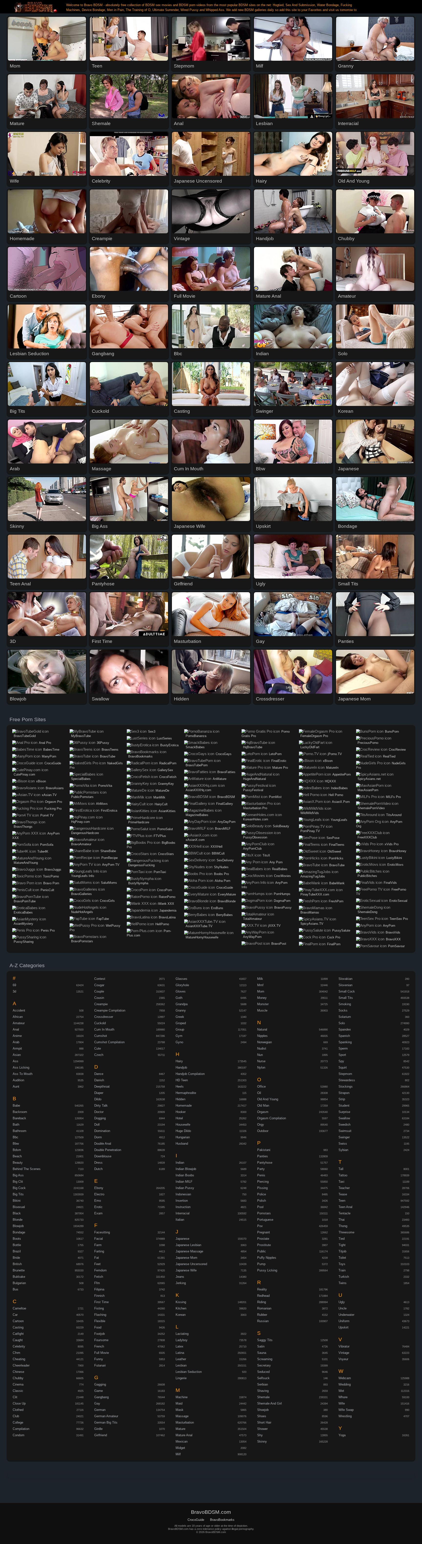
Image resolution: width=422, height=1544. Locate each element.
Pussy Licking (267, 1270)
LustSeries (164, 738)
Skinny (262, 1441)
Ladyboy (182, 1340)
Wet (341, 1391)
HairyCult (161, 804)
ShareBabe (108, 851)
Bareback (19, 1118)
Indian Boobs (185, 1175)
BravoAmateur (81, 844)
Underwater (346, 1315)
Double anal (102, 1143)
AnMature (219, 779)
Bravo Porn (51, 883)
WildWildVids (309, 813)
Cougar (99, 985)
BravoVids (393, 932)
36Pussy (103, 743)
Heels (180, 1086)
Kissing (181, 1302)
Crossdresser (103, 1017)
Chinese (18, 1372)
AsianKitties (167, 811)
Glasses (181, 979)
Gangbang (101, 1397)
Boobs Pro (221, 874)
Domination (102, 1131)
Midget (180, 1448)
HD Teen (182, 1080)
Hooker (181, 1112)
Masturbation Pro (255, 808)
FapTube (102, 919)
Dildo (97, 1099)
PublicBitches (367, 876)
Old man (263, 1105)
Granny (181, 1010)
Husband (182, 1143)
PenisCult (47, 890)
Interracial (183, 1213)
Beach (17, 1156)
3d (14, 991)
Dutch (98, 1169)
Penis (261, 1175)
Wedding (344, 1384)
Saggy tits (265, 1340)
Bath (16, 1124)
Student (343, 1105)
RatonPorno (167, 897)
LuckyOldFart (309, 747)
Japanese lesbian (188, 1245)
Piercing (263, 1181)
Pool (260, 1207)
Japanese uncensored (191, 1264)
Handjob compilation (190, 1074)
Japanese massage (189, 1251)
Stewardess (346, 1080)
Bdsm (17, 1150)
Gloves (181, 991)
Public (261, 1251)
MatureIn (332, 767)
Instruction (183, 1207)
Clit (15, 1397)
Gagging (100, 1384)
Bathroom (19, 1131)
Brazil (17, 1251)
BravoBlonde (227, 901)
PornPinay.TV (310, 831)
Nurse (261, 1061)
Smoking (344, 1004)
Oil (259, 1093)
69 (14, 985)
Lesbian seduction (189, 1372)
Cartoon (18, 1321)
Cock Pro (333, 937)
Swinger (344, 1137)
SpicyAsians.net (369, 779)
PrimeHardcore (138, 822)
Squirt (342, 1067)
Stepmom (345, 1074)
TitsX (266, 855)
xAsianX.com (195, 840)
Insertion (182, 1200)
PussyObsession (255, 837)
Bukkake (19, 1276)
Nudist (261, 1048)
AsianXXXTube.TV (199, 926)
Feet (97, 1264)
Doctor (99, 1112)
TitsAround (393, 815)
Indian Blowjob (186, 1169)
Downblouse (102, 1156)
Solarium (344, 1017)
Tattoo (342, 1175)
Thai (341, 1219)
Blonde (17, 1219)
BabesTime (51, 749)
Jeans (180, 1276)
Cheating (19, 1359)
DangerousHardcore (85, 833)
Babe (16, 1105)
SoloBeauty (281, 826)
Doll (97, 1124)
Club (16, 1416)
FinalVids (390, 883)
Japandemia (167, 910)
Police (261, 1194)
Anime (17, 1036)
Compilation (21, 1429)
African (18, 1017)
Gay (97, 1403)
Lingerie (181, 1378)
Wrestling (345, 1416)
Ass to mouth (22, 1074)
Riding (261, 1302)
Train (342, 1270)
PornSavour (396, 946)
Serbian (262, 1384)
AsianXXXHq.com (198, 790)
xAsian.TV (49, 795)
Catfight (18, 1334)
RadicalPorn (167, 763)
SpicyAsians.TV (311, 923)
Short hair (264, 1422)
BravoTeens (110, 749)
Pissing (262, 1188)
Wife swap (346, 1410)
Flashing (100, 1315)
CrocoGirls (107, 901)
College (18, 1422)
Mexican (182, 1441)
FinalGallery (224, 804)
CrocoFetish (167, 777)
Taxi (341, 1181)
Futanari (100, 1365)
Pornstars (264, 1213)
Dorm (98, 1137)
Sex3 (151, 731)
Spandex (344, 1029)
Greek (180, 1017)
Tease (342, 1194)
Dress (98, 1162)
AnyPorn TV (110, 864)
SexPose (333, 838)
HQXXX (330, 781)
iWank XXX (166, 903)
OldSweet (334, 851)
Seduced (263, 1372)
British (17, 1264)
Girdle (98, 1429)
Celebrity (19, 1346)
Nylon (261, 1067)
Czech (98, 1055)
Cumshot (100, 1036)
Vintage (343, 1353)
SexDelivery (225, 860)
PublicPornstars (82, 797)
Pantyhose (264, 1162)
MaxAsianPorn (368, 790)
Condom (18, 1435)
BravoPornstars (82, 941)
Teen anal (345, 1207)
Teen (341, 1200)
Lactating (182, 1334)
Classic (18, 1391)
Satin (260, 1346)
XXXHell (216, 846)
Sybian (343, 1150)
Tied (341, 1238)
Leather (181, 1359)
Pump (261, 1264)
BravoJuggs (52, 869)
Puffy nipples (266, 1257)
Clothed (18, 1410)
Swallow (344, 1118)
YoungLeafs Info (82, 876)
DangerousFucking (141, 865)
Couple (99, 991)
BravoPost (278, 943)
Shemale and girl (269, 1403)
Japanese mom (186, 1257)
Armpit (17, 1048)
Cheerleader (21, 1365)
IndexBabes (339, 788)
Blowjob (18, 1226)
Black (17, 1213)
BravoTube (107, 756)
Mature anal (184, 1435)
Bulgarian (19, 1283)
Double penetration (107, 1150)
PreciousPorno (368, 743)
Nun (260, 1055)
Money (262, 998)
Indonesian (183, 1194)
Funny (98, 1359)
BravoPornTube (25, 901)
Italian (180, 1219)
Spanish (344, 1036)
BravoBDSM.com (35, 7)
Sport (342, 1055)
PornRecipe (109, 858)
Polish (261, 1200)
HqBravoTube (252, 747)
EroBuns (217, 908)
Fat (96, 1257)
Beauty (18, 1162)
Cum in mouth (104, 1029)
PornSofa (46, 844)
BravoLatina (167, 917)
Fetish (98, 1276)
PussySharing (23, 942)
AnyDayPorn (226, 822)
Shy (260, 1435)
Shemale (263, 1397)
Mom (260, 991)
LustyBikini (394, 858)
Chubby (18, 1378)
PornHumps (282, 894)
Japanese (182, 1238)
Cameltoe (19, 1308)
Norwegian (264, 1042)
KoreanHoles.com (255, 819)
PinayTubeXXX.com (314, 894)
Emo (97, 1200)
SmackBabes (195, 747)
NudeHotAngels (82, 912)
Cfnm (16, 1353)
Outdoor (262, 1131)
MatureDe (162, 790)
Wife (341, 1403)
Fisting (99, 1308)
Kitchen (181, 1308)
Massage (182, 1416)
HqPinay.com (80, 822)
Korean (181, 1315)
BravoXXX (393, 939)
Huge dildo (183, 1131)
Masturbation (185, 1422)
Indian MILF (184, 1181)
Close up (19, 1403)
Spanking (345, 1042)
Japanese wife (186, 1270)
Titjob (342, 1251)
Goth (179, 998)
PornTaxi (160, 872)
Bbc (15, 1137)
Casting (18, 1327)
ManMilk (159, 797)
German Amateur (106, 1416)
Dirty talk (101, 1105)
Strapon (343, 1093)
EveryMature (227, 894)
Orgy (260, 1124)
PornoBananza (196, 736)
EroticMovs (395, 864)
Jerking (181, 1283)
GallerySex (165, 770)
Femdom (100, 1270)
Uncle (342, 1308)
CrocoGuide (52, 763)
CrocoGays (224, 754)
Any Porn (276, 862)
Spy (341, 1061)
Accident (19, 1010)
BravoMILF (223, 828)
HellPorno (162, 924)
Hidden (180, 1099)
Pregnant (263, 1232)
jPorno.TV (335, 754)
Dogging (100, 1118)
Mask (179, 1410)
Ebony (98, 1188)
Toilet (342, 1257)
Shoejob (263, 1410)
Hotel (179, 1118)
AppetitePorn (341, 774)
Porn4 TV (47, 815)
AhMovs (102, 804)
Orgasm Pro (53, 802)
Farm (98, 1245)
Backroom (20, 1112)
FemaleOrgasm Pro (314, 736)
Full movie (101, 1353)
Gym (179, 1036)
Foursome (101, 1340)
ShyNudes (221, 867)
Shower (262, 1429)
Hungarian (183, 1137)
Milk (260, 979)
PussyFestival (253, 790)
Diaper (98, 1093)
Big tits (18, 1194)
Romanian (264, 1308)
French (99, 1346)
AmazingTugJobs (312, 876)
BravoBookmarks (140, 756)
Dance (98, 1074)
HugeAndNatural (254, 779)
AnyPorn (389, 925)
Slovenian (345, 985)
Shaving (263, 1391)
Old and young (267, 1099)
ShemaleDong (367, 912)
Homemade (184, 1105)
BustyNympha (138, 883)
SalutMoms (109, 883)
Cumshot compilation (109, 1042)
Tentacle (344, 1213)
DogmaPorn (282, 901)
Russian (263, 1321)
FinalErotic (278, 761)
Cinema (18, 1384)
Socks (343, 1010)
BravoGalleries (81, 894)
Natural (262, 1029)
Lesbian (181, 1365)
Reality (262, 1289)
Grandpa (182, 1004)
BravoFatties (226, 772)
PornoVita (105, 785)
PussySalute (341, 930)
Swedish (344, 1124)
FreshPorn (336, 901)
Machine (182, 1397)
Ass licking (21, 1067)
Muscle (262, 1010)
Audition (18, 1080)
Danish (99, 1080)
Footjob (99, 1334)
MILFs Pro (393, 797)
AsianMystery (23, 923)
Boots (17, 1238)
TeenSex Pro (399, 919)
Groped (181, 1023)
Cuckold (100, 1023)
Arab (16, 1042)
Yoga (342, 1435)
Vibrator (343, 1346)
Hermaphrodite (186, 1093)
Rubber (262, 1315)
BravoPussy (283, 907)
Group (180, 1029)
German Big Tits (105, 1422)
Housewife (183, 1124)
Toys (341, 1264)
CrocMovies (282, 876)
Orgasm (262, 1112)
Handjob (181, 1067)
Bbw (16, 1143)
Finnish (99, 1296)
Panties (262, 1156)
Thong (342, 1226)
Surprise (344, 1112)
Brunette (19, 1270)
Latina (180, 1353)
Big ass (18, 1175)
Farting (99, 1251)
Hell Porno (335, 795)
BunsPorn (392, 731)
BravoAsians (55, 788)
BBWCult (218, 853)
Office (261, 1086)
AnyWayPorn (252, 937)
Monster (263, 1004)
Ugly (341, 1302)
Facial (98, 1238)
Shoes (261, 1416)
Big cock (19, 1188)
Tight (342, 1245)
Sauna (261, 1353)
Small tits (345, 998)
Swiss (342, 1143)
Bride (16, 1257)
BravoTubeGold (25, 736)
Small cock (346, 991)
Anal (16, 1029)
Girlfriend (100, 1435)
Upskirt (343, 1327)
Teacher (344, 1188)
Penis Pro (48, 930)
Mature (180, 1429)
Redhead (263, 1296)
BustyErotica (169, 745)
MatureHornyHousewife (202, 937)
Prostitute (264, 1245)
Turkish (343, 1276)
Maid (179, 1403)
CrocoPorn (164, 890)
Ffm (97, 1283)
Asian (17, 1055)
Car (15, 1315)
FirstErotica (109, 810)
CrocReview (397, 749)
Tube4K (42, 851)
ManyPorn (49, 756)
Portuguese (265, 1219)
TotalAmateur (252, 919)
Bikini (17, 1200)
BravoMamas (309, 912)
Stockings (345, 1086)
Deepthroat (102, 1086)
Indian (180, 1162)
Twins (342, 1283)
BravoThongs (23, 826)
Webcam (344, 1378)
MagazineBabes (197, 815)
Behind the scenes (27, 1169)
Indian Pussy (185, 1188)
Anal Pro (45, 743)
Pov (260, 1226)
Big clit (18, 1181)
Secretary (264, 1365)
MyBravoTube (81, 736)
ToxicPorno (51, 876)
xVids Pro (392, 844)
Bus (15, 1289)
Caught (18, 1340)
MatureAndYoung (26, 863)
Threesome (346, 1232)
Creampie (101, 1004)
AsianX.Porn (341, 802)
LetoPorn (275, 754)
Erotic (98, 1207)
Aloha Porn (222, 881)
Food (97, 1327)
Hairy (179, 1061)
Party (261, 1169)
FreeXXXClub (367, 837)
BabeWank (337, 883)
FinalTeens (336, 844)
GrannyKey (166, 784)
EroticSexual (398, 901)
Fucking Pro (53, 808)
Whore (343, 1397)
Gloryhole (182, 985)
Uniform (343, 1321)
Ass (15, 1061)
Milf (178, 1454)
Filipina (99, 1289)
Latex (179, 1346)
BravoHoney (397, 851)
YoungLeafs (339, 820)
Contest (99, 979)
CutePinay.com (24, 774)
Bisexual (19, 1207)
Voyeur (343, 1359)
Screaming (264, 1359)
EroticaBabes (23, 912)
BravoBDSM (226, 797)
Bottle (17, 1245)
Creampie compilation (109, 1010)
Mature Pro (280, 767)
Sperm (343, 1048)
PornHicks (336, 858)
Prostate (263, 1238)
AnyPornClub (252, 848)
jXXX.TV (274, 925)
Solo (341, 1023)
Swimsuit (344, 1131)
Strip (341, 1099)
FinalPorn (333, 944)
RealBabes (279, 869)
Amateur (19, 1023)
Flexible (99, 1321)
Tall (340, 1169)
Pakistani (263, 1150)
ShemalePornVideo (371, 808)
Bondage (19, 1232)
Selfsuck (263, 1378)
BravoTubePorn (197, 765)
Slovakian (345, 979)
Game (98, 1391)
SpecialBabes (81, 779)
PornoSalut (165, 829)
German (100, 1410)
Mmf (260, 985)
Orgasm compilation (271, 1118)
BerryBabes (224, 915)
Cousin (99, 998)
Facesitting (102, 1232)
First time (101, 1302)
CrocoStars (166, 854)
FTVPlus (160, 836)
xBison (41, 781)
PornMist (275, 797)
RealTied (389, 756)
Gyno (179, 1042)
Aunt (16, 1086)
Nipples (262, 1036)
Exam (98, 1213)
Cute (97, 1048)
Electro (99, 1194)
